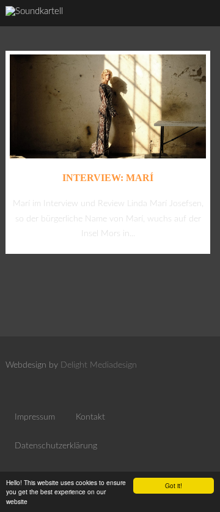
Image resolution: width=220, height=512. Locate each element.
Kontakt (90, 417)
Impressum (35, 417)
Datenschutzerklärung (56, 446)
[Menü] (198, 24)
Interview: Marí (107, 178)
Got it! (173, 485)
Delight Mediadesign (99, 365)
